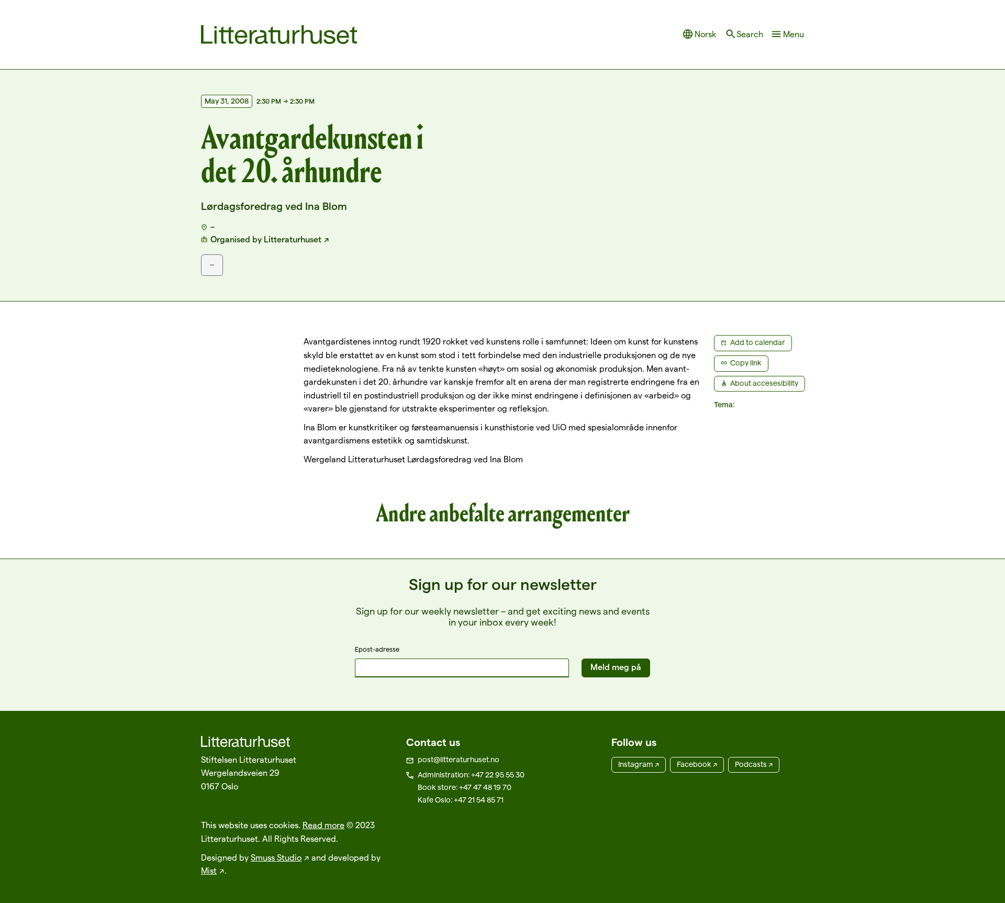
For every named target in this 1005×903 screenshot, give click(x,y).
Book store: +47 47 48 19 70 (464, 787)
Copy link (746, 363)
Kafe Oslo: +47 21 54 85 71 (461, 800)
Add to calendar (757, 342)
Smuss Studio (276, 857)
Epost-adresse (377, 649)
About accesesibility (764, 383)
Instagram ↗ (638, 764)
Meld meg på (615, 667)
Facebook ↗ (697, 764)
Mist (209, 870)
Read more (323, 825)
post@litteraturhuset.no (458, 759)
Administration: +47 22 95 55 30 (471, 775)
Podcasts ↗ (754, 764)
